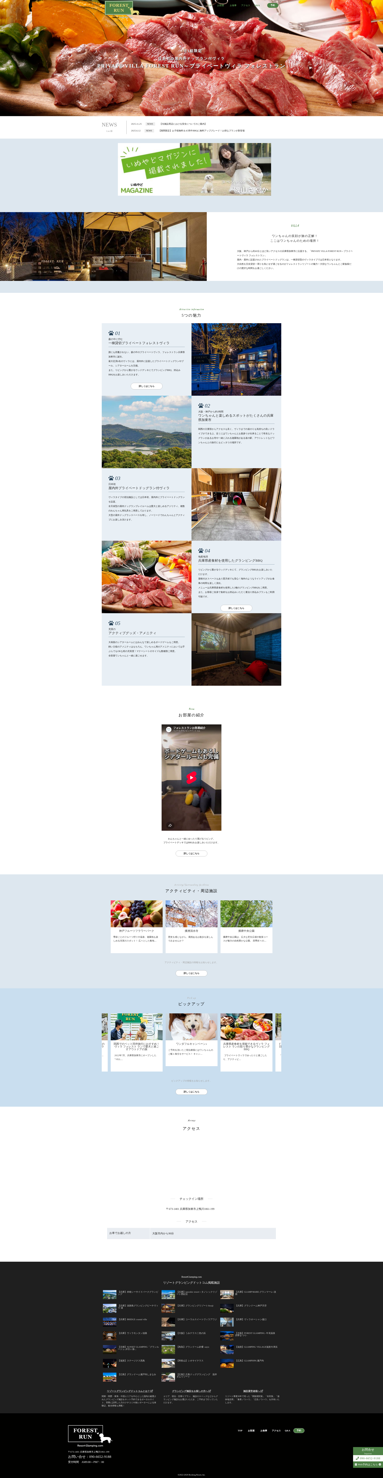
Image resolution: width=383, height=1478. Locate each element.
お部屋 (220, 5)
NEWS (109, 127)
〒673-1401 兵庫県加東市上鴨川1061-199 (190, 1208)
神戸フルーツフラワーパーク (136, 930)
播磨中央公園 (246, 930)
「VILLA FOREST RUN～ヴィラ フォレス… (148, 1055)
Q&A (287, 1431)
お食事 (233, 5)
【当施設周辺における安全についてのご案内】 (183, 124)
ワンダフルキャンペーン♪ (259, 1043)
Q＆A (257, 5)
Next (381, 1027)
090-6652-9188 (369, 1458)
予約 (272, 5)
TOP (209, 5)
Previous (1, 1027)
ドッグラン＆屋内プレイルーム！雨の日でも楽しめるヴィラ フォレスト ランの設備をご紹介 (149, 1046)
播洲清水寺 (191, 930)
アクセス (245, 5)
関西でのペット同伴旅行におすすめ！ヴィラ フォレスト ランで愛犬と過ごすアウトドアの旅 (204, 1046)
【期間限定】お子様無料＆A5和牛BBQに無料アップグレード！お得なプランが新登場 (202, 130)
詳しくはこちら (147, 386)
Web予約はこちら (368, 1464)
